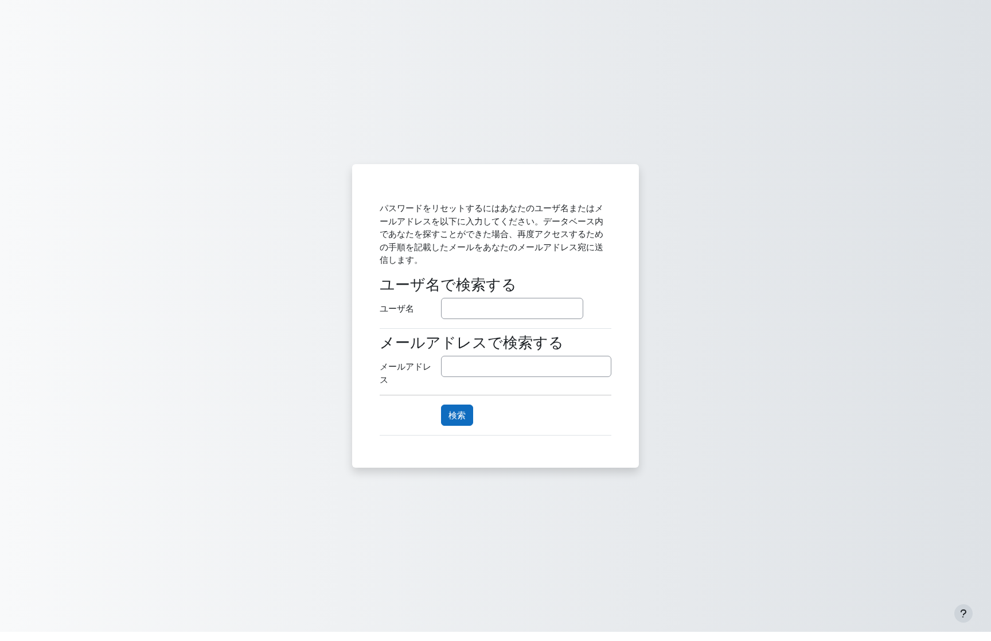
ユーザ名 (397, 308)
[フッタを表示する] (963, 613)
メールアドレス (405, 372)
